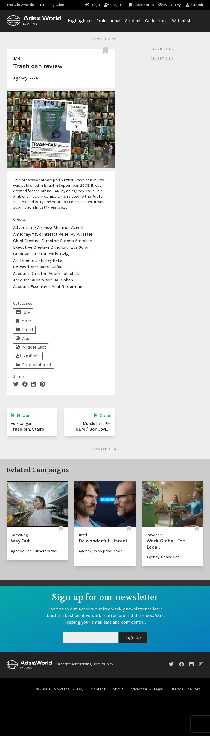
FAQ (80, 689)
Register (117, 4)
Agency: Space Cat (163, 557)
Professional (108, 20)
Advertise (138, 689)
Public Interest (36, 364)
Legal (158, 689)
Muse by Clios (52, 4)
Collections (156, 20)
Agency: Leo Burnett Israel (34, 551)
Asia (26, 338)
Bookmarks (143, 4)
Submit (197, 4)
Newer (23, 415)
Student (133, 20)
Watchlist (181, 20)
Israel (27, 329)
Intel (83, 535)
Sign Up (133, 637)
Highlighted (80, 20)
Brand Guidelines (185, 689)
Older (105, 415)
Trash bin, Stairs (27, 429)
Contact (98, 689)
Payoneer (155, 535)
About (118, 689)
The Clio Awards (20, 4)
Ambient (31, 355)
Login (95, 4)
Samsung (19, 535)
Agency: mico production (101, 551)
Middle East (34, 347)
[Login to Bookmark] (106, 51)
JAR (16, 58)
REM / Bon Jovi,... (92, 429)
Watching (172, 4)
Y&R (34, 78)
